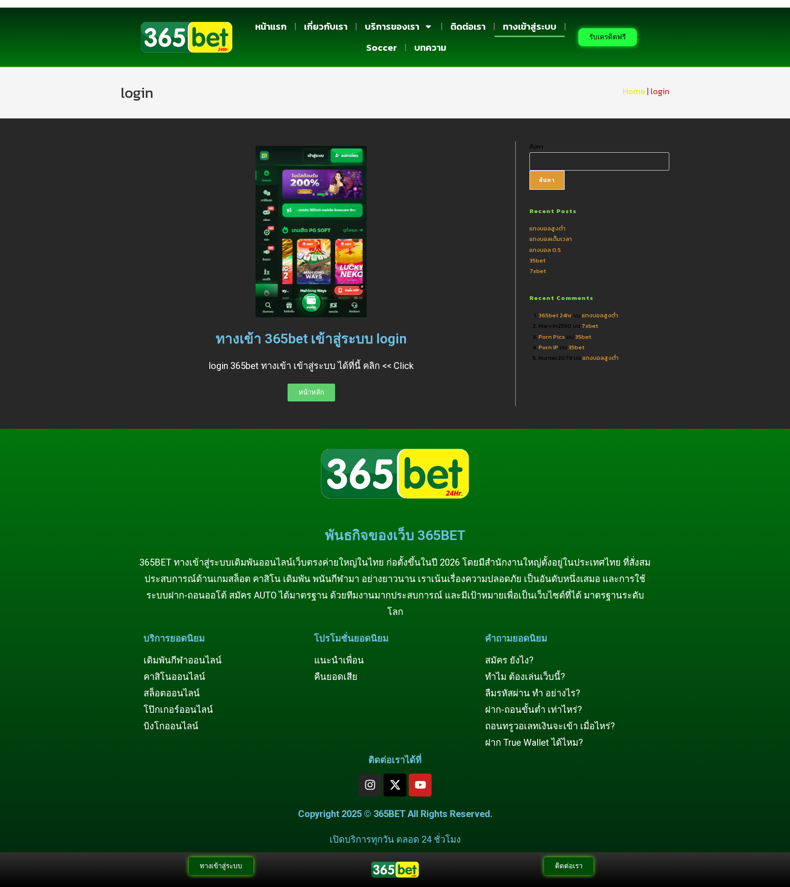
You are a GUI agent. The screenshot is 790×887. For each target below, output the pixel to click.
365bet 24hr (555, 315)
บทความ (430, 47)
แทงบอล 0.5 (545, 250)
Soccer (381, 47)
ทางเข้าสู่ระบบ (529, 26)
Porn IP (548, 347)
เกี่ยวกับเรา (325, 26)
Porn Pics (552, 336)
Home (634, 91)
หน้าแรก (271, 26)
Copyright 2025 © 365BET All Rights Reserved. (395, 813)
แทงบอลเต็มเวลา (550, 239)
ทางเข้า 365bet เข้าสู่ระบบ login (311, 339)
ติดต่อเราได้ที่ (395, 759)
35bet (537, 260)
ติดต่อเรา (468, 26)
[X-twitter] (395, 785)
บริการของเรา (392, 26)
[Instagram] (369, 785)
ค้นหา (536, 146)
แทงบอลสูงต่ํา (547, 228)
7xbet (537, 271)
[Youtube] (420, 785)
